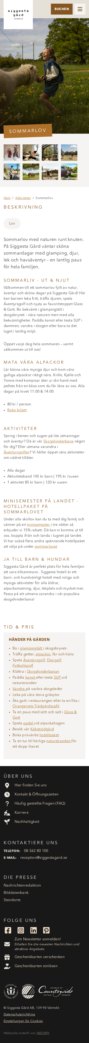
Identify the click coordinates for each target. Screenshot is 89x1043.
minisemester (39, 525)
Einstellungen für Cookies (23, 1021)
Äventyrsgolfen (17, 452)
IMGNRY (43, 1033)
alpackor (43, 654)
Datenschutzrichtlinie (19, 1014)
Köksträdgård (42, 729)
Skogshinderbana (58, 441)
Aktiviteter (23, 198)
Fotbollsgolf (23, 666)
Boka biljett (17, 410)
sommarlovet (46, 547)
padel (28, 723)
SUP (58, 678)
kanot (30, 678)
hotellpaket (49, 735)
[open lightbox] (44, 76)
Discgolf (54, 660)
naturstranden (58, 741)
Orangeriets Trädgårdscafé (36, 706)
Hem (7, 198)
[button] (79, 9)
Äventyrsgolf (34, 660)
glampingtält (31, 648)
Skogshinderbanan (43, 672)
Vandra (19, 689)
